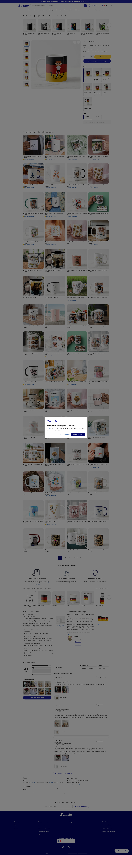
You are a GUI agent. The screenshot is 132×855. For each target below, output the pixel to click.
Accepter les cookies (78, 434)
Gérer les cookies (65, 434)
